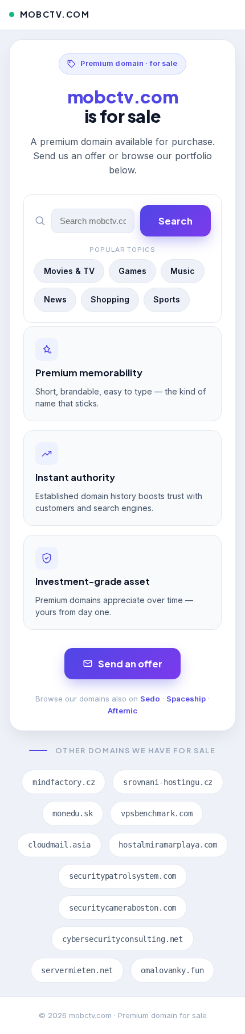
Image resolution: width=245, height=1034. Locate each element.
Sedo (150, 698)
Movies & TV (69, 271)
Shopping (110, 299)
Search (175, 221)
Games (132, 271)
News (55, 299)
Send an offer (130, 664)
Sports (166, 299)
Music (182, 271)
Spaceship (186, 698)
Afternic (122, 710)
